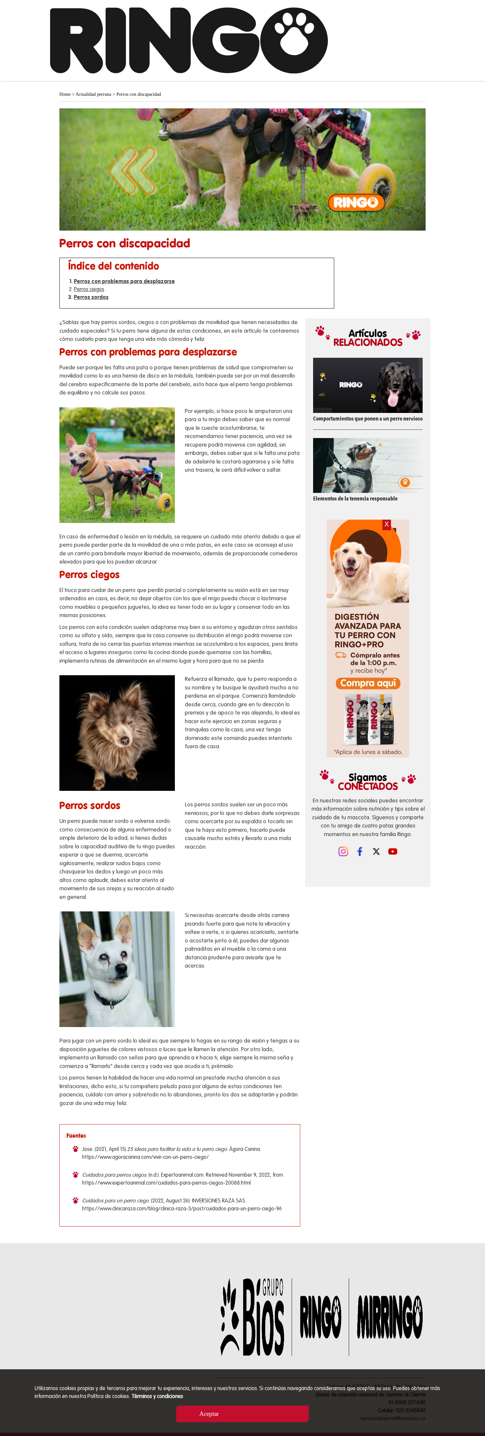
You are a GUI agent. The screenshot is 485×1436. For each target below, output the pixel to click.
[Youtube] (392, 850)
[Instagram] (343, 850)
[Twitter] (376, 850)
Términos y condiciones (157, 1396)
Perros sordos (91, 297)
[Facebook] (359, 850)
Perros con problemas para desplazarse (124, 281)
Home (65, 94)
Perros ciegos (89, 289)
